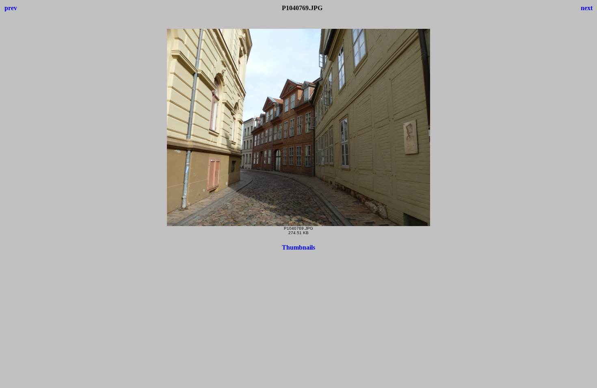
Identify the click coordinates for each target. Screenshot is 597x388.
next (587, 7)
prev (10, 7)
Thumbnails (298, 247)
